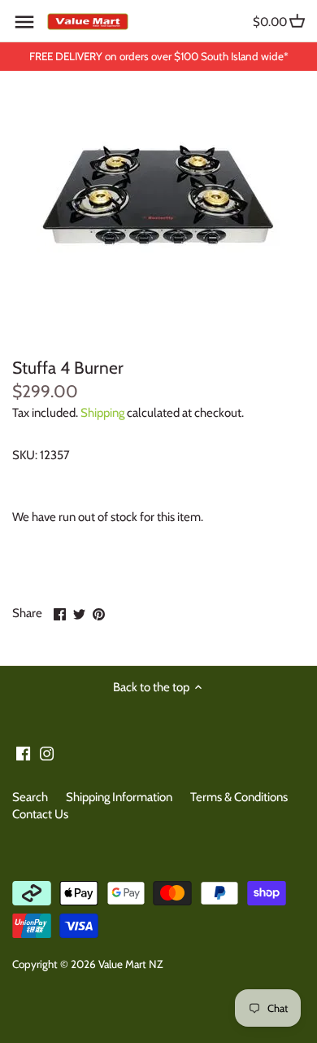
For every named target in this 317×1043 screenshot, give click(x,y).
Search (30, 797)
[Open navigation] (24, 22)
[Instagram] (47, 752)
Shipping (102, 412)
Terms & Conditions (239, 797)
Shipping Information (119, 797)
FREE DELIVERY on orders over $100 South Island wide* (159, 56)
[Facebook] (23, 752)
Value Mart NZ (130, 964)
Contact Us (40, 814)
